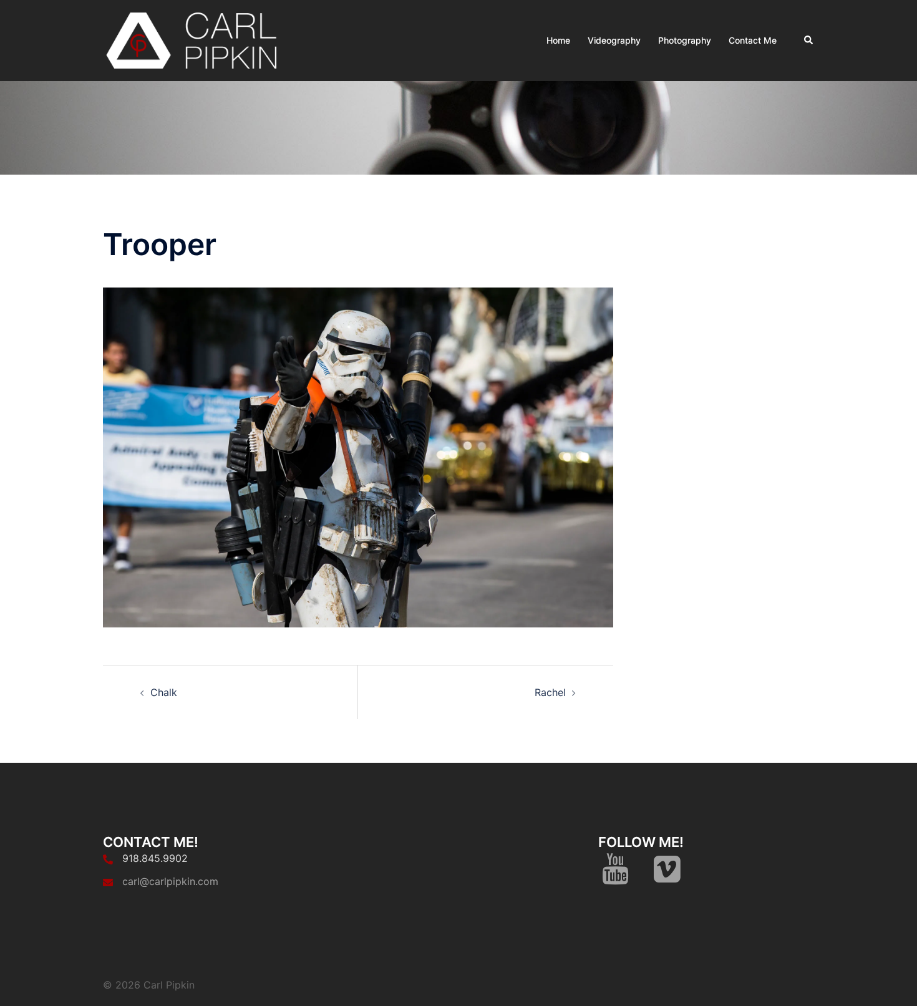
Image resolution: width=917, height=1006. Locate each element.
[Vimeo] (667, 876)
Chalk (163, 692)
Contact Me (753, 40)
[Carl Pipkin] (194, 39)
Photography (684, 40)
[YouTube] (615, 876)
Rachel (550, 692)
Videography (614, 40)
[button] (809, 41)
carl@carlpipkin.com (170, 881)
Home (558, 40)
